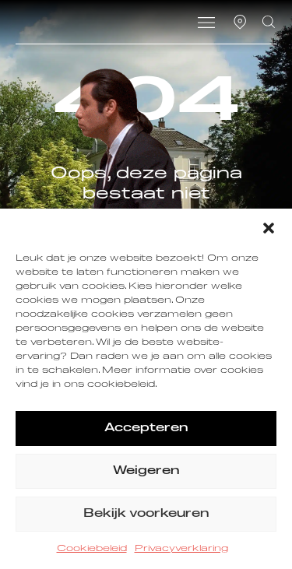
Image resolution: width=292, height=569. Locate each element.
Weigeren (146, 470)
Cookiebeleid (92, 548)
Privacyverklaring (181, 548)
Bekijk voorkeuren (146, 513)
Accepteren (146, 428)
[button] (268, 228)
